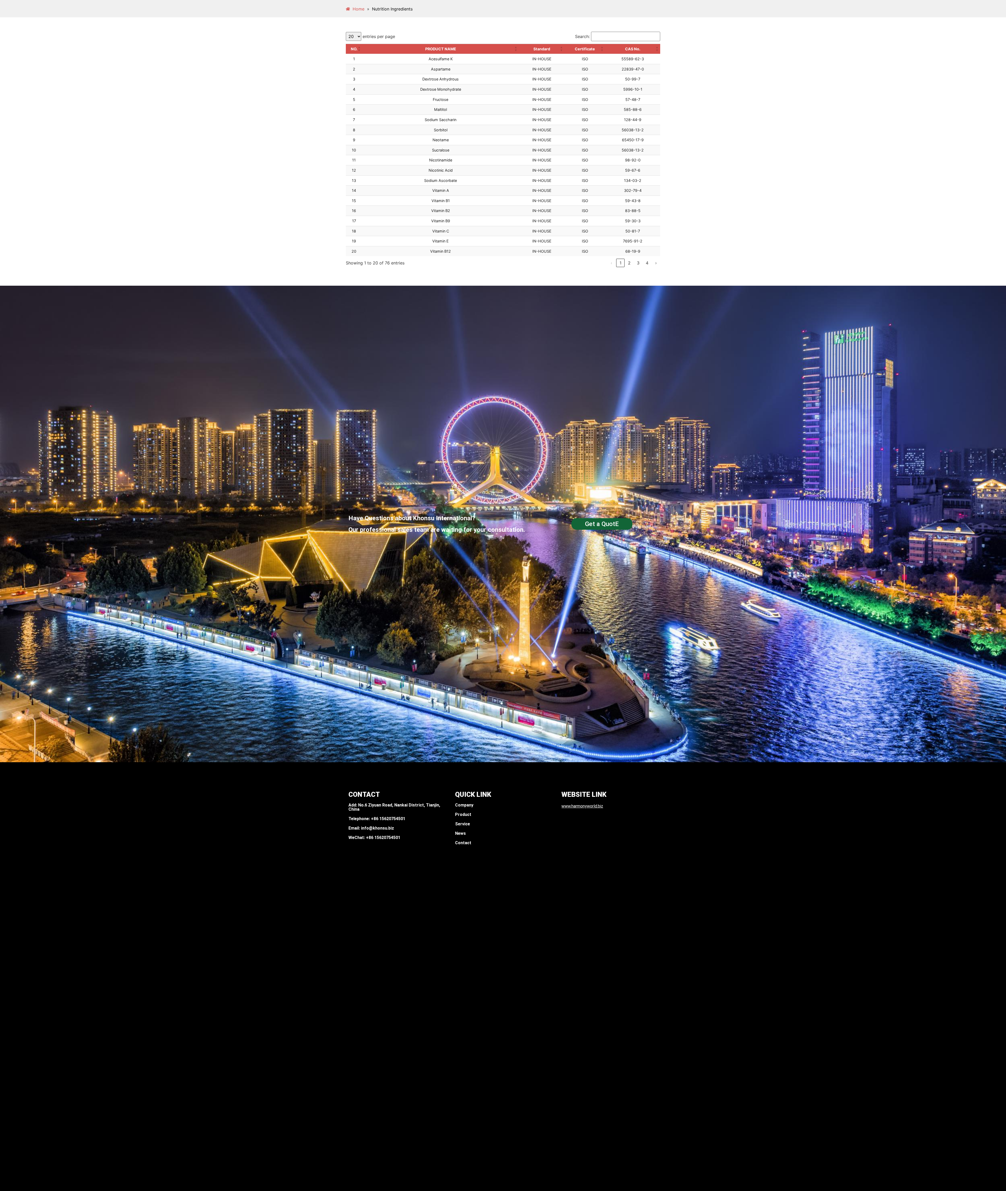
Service (462, 823)
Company (464, 805)
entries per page (379, 36)
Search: (582, 36)
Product (463, 814)
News (460, 833)
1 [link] (620, 263)
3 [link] (638, 263)
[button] (359, 49)
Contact (463, 842)
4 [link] (647, 263)
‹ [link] (611, 263)
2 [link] (629, 263)
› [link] (656, 263)
